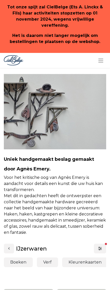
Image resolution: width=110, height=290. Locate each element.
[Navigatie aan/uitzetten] (100, 60)
